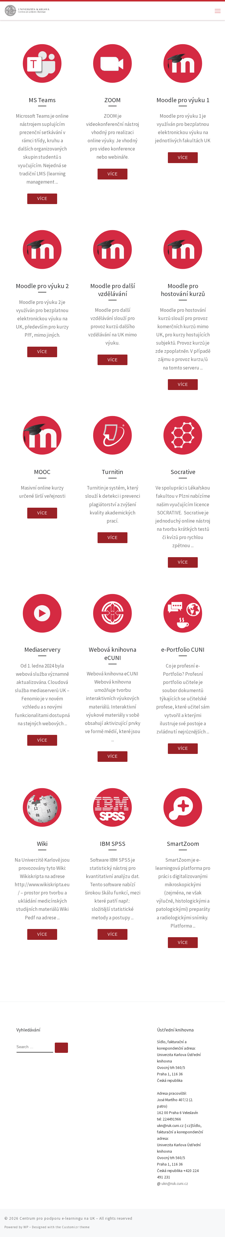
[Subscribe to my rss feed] (186, 1220)
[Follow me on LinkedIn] (219, 1220)
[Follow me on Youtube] (210, 1220)
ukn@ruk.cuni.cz (174, 1183)
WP (25, 1227)
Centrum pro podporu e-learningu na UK (57, 1218)
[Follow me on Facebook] (202, 1220)
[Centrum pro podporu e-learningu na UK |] (27, 10)
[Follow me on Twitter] (194, 1220)
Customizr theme (76, 1227)
